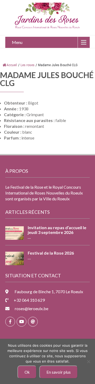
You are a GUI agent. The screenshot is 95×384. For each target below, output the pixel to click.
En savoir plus (58, 372)
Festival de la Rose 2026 (51, 253)
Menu (17, 42)
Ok (27, 372)
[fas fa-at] (33, 322)
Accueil (12, 65)
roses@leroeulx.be (31, 308)
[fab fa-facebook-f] (10, 322)
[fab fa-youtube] (21, 322)
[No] (88, 361)
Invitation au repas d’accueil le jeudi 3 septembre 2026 (57, 230)
